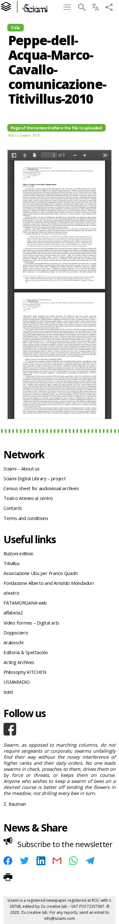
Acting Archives (18, 662)
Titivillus (11, 563)
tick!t (8, 692)
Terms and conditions (25, 518)
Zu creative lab (54, 906)
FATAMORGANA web (25, 602)
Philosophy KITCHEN (24, 672)
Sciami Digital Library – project (34, 478)
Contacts (12, 508)
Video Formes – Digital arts (31, 622)
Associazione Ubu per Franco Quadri (40, 573)
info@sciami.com (59, 918)
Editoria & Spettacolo (25, 652)
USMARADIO (16, 682)
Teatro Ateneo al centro (28, 498)
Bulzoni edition (18, 553)
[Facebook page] (59, 729)
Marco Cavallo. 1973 (24, 135)
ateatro (11, 593)
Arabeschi (13, 642)
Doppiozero (15, 632)
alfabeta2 (13, 612)
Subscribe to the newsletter (65, 844)
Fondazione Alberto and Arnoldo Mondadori (48, 583)
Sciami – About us (21, 468)
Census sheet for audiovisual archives (41, 488)
